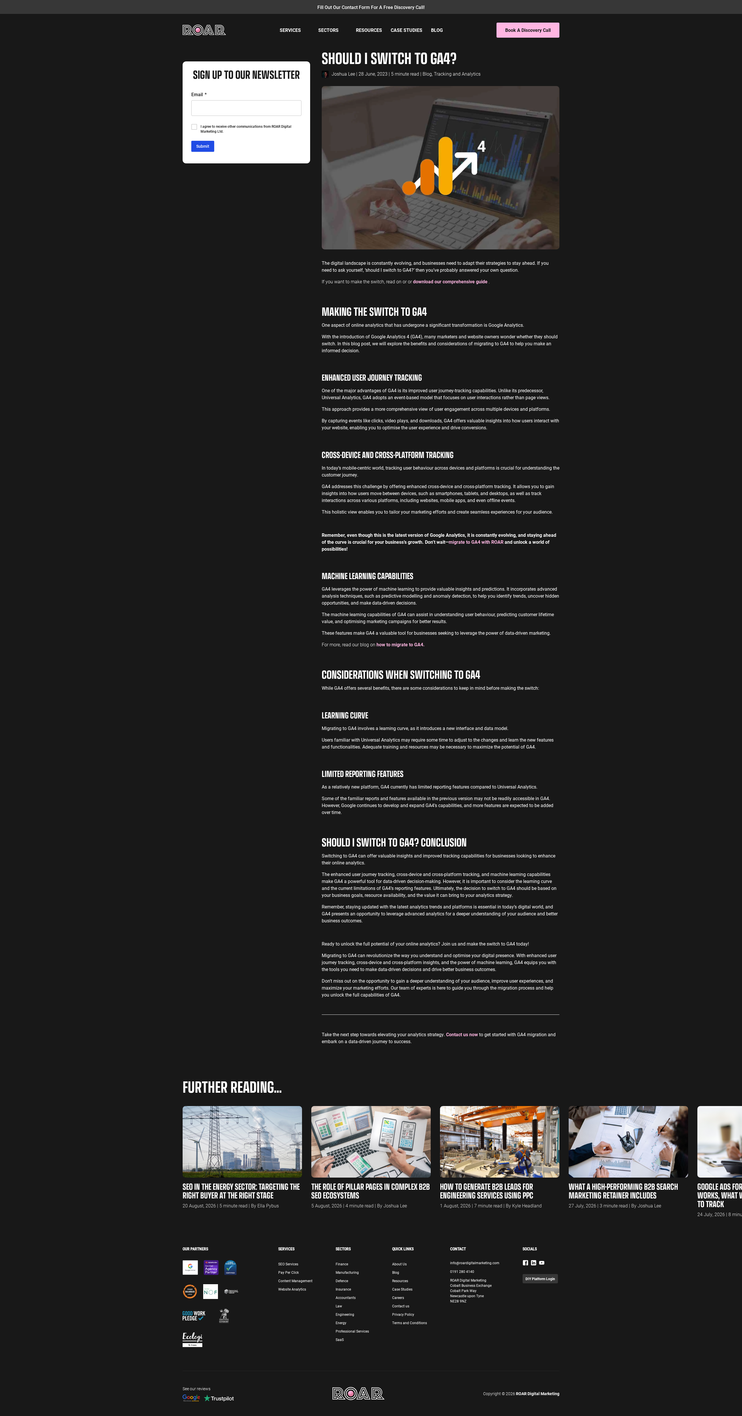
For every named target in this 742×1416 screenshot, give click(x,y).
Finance (342, 1264)
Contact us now (462, 1034)
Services (290, 30)
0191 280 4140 (462, 1271)
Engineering (345, 1314)
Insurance (343, 1289)
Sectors (328, 30)
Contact (458, 1249)
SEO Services (288, 1264)
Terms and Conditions (409, 1322)
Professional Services (352, 1331)
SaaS (340, 1339)
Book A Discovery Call (528, 30)
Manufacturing (347, 1272)
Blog (437, 30)
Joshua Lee (343, 74)
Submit (202, 146)
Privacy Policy (403, 1314)
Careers (398, 1297)
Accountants (346, 1297)
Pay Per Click (288, 1272)
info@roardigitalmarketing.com (474, 1262)
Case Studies (406, 30)
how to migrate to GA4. (401, 644)
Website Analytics (292, 1289)
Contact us (400, 1306)
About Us (399, 1264)
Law (339, 1306)
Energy (341, 1322)
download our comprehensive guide (451, 281)
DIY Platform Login (540, 1278)
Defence (342, 1280)
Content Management (295, 1280)
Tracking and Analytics (457, 74)
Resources (369, 30)
